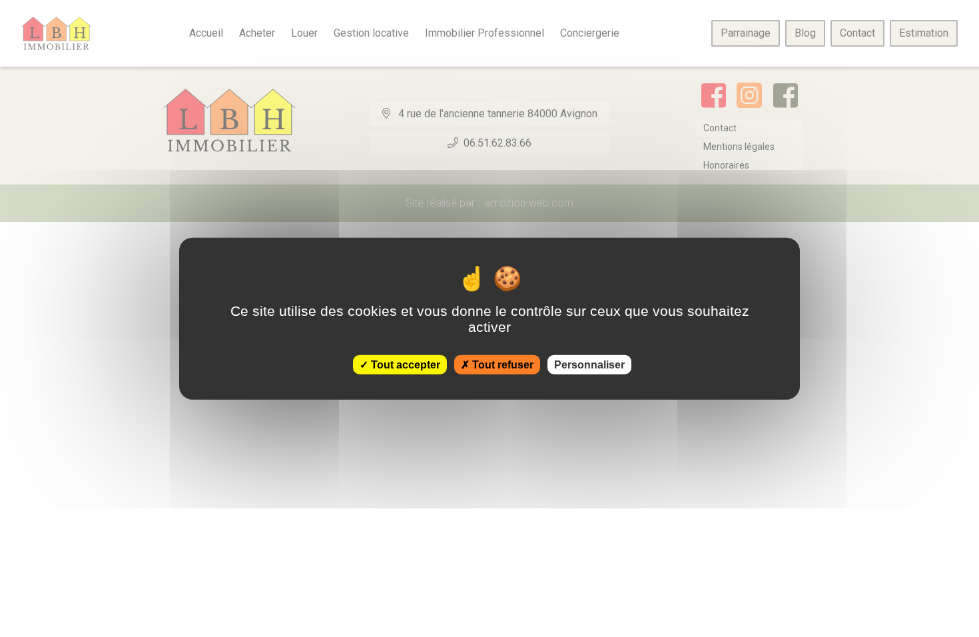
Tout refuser (501, 364)
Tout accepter (404, 364)
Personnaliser (589, 364)
